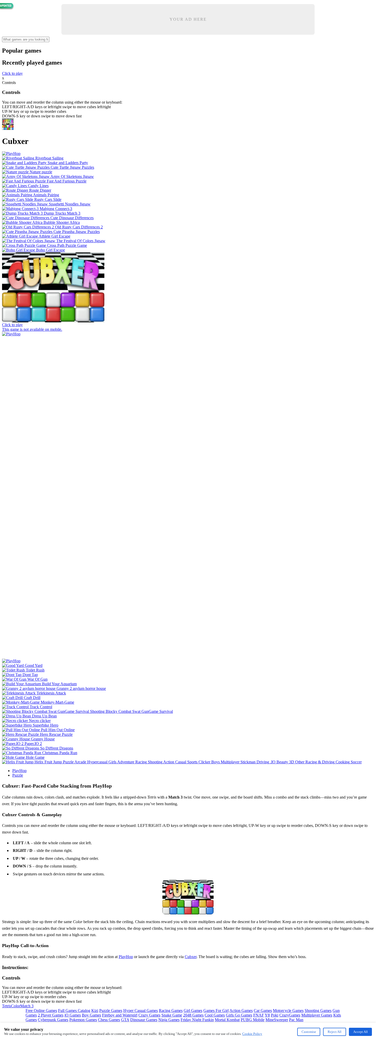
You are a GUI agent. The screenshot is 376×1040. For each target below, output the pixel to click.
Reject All (334, 1032)
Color (15, 1006)
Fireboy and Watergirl (119, 1015)
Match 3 (27, 1006)
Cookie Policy (252, 1034)
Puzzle (17, 775)
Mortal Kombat (227, 1020)
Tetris (6, 1006)
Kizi (94, 1010)
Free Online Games (41, 1010)
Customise (309, 1032)
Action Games (241, 1010)
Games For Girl (216, 1010)
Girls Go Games (239, 1015)
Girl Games (193, 1010)
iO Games (72, 1015)
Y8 (267, 1015)
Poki (274, 1015)
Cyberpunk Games (53, 1020)
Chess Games (109, 1020)
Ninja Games (169, 1020)
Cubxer (190, 957)
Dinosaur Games (143, 1020)
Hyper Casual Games (140, 1010)
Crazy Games (149, 1015)
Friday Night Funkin (197, 1020)
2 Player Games (50, 1015)
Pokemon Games (83, 1020)
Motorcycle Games (288, 1010)
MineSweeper (277, 1020)
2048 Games (193, 1015)
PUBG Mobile (252, 1020)
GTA (125, 1020)
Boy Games (91, 1015)
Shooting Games (318, 1010)
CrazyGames (289, 1015)
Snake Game (171, 1015)
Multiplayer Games (316, 1015)
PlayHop (19, 770)
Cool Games (215, 1015)
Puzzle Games (110, 1010)
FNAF (258, 1015)
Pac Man (296, 1020)
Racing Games (171, 1010)
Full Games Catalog (74, 1010)
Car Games (263, 1010)
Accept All (360, 1032)
